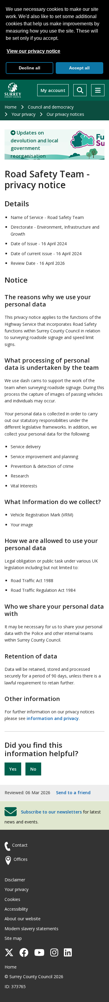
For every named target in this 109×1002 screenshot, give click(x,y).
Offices (21, 859)
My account (53, 90)
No (33, 769)
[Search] (80, 90)
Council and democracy (51, 107)
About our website (23, 918)
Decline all (29, 67)
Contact (20, 845)
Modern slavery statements (31, 928)
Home (11, 107)
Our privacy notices (65, 114)
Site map (13, 938)
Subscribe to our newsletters (51, 811)
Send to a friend (73, 792)
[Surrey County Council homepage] (13, 90)
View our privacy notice (33, 51)
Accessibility (16, 909)
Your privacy (23, 114)
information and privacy (53, 718)
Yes (12, 769)
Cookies (12, 899)
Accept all (79, 67)
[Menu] (97, 90)
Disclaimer (15, 880)
